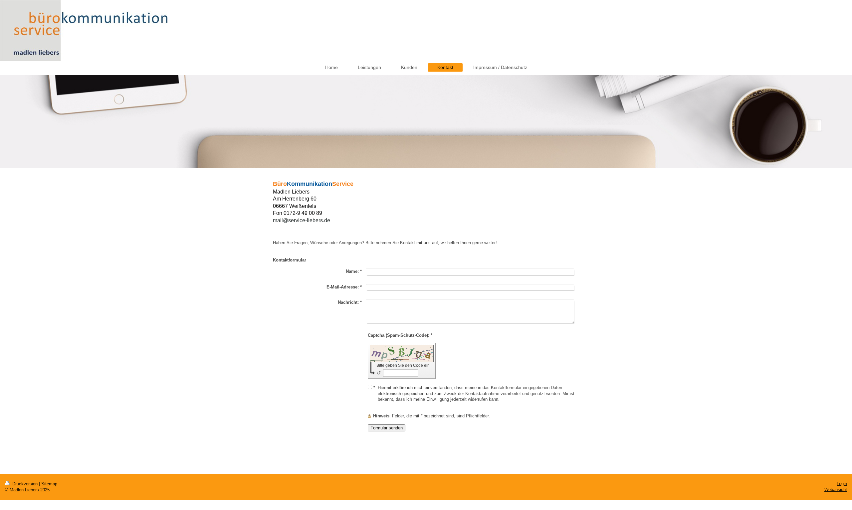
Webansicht (835, 489)
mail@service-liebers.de (301, 220)
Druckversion (25, 483)
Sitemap (49, 483)
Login (842, 483)
